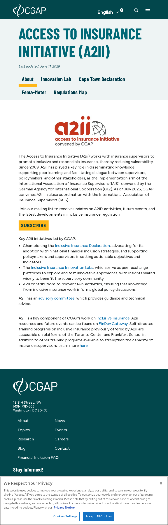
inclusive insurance (113, 318)
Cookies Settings (65, 516)
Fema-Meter (34, 92)
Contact (62, 448)
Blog (21, 448)
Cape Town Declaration (102, 79)
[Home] (29, 10)
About (27, 79)
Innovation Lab (56, 79)
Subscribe (33, 225)
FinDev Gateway (113, 323)
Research (26, 439)
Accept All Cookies (99, 516)
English (105, 12)
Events (61, 429)
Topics (24, 429)
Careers (62, 439)
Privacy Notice (64, 507)
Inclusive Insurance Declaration (82, 245)
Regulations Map (70, 92)
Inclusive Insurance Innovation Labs (62, 267)
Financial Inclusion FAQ (38, 457)
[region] (84, 500)
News (60, 420)
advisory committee (56, 298)
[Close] (161, 483)
